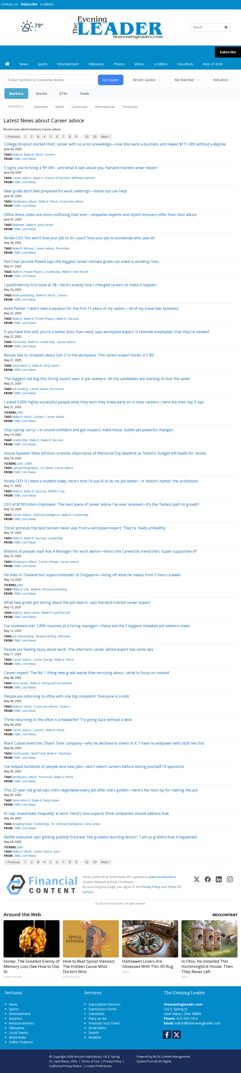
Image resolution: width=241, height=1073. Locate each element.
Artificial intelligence (46, 515)
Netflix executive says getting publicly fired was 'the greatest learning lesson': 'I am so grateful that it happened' (100, 837)
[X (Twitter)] (196, 884)
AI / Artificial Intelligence (67, 824)
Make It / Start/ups (59, 753)
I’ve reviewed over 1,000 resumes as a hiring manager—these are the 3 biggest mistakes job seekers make (97, 625)
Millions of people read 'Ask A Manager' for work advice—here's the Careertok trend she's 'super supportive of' (100, 551)
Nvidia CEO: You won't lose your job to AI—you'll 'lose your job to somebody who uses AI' (79, 237)
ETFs (63, 93)
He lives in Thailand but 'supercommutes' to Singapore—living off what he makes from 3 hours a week (92, 574)
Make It (17, 155)
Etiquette (18, 225)
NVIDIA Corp (56, 491)
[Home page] (117, 27)
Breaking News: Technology (30, 824)
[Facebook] (208, 884)
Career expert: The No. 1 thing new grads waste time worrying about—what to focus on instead (86, 672)
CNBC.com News (24, 159)
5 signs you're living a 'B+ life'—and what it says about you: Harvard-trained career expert (80, 167)
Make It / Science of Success (51, 178)
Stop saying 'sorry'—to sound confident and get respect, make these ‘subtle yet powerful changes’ (89, 429)
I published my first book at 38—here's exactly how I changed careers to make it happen (80, 284)
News (59, 106)
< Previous (13, 137)
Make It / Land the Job (56, 613)
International (104, 106)
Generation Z (21, 366)
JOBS (20, 412)
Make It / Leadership (41, 342)
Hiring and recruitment (57, 683)
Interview (64, 636)
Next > (105, 137)
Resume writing (46, 636)
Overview (41, 106)
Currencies (80, 106)
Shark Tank (38, 753)
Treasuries (130, 106)
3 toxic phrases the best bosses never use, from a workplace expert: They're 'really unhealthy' (85, 527)
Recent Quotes (144, 80)
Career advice (21, 178)
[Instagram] (230, 884)
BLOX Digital (162, 1061)
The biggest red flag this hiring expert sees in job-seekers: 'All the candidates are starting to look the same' (97, 378)
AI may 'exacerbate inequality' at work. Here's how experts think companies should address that (86, 813)
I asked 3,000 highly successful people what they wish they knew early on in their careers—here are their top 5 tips (104, 402)
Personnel (62, 248)
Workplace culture (24, 201)
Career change (48, 562)
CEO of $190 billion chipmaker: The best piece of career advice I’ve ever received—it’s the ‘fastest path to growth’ (101, 504)
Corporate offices (71, 201)
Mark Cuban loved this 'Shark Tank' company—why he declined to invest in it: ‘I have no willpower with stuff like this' (104, 743)
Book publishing (23, 295)
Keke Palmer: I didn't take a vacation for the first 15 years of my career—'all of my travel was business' (91, 308)
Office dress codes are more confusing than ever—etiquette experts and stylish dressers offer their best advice (100, 214)
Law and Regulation (25, 468)
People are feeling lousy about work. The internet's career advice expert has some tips (78, 649)
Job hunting (20, 389)
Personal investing (54, 589)
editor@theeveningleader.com (198, 1023)
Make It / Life (20, 589)
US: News (46, 468)
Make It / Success (67, 319)
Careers (50, 155)
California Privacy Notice (65, 1066)
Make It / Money (22, 248)
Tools (84, 93)
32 (86, 137)
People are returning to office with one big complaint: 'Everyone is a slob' (67, 696)
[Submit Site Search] (226, 27)
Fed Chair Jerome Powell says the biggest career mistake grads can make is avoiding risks (81, 261)
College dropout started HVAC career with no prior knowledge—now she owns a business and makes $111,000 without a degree (115, 144)
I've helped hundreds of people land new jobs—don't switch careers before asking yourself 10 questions (94, 766)
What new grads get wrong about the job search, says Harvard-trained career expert (77, 602)
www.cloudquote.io (162, 877)
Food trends (20, 753)
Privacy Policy (151, 887)
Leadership (52, 272)
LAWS (28, 464)
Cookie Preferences (98, 1066)
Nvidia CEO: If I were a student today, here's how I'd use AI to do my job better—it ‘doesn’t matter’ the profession (101, 481)
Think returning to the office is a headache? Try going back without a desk (68, 719)
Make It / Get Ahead (75, 272)
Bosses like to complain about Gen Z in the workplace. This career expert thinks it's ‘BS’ (79, 355)
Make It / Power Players (27, 272)
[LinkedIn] (219, 884)
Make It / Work (33, 155)
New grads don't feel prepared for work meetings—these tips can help (65, 191)
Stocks (41, 93)
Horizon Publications (88, 1056)
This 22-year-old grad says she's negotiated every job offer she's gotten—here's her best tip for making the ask (101, 790)
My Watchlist (184, 80)
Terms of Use (90, 1061)
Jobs (57, 851)
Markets (16, 93)
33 (94, 137)
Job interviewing (23, 636)
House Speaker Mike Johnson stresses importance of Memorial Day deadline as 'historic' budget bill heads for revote (105, 453)
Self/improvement (83, 178)
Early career (45, 225)
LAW (20, 464)
